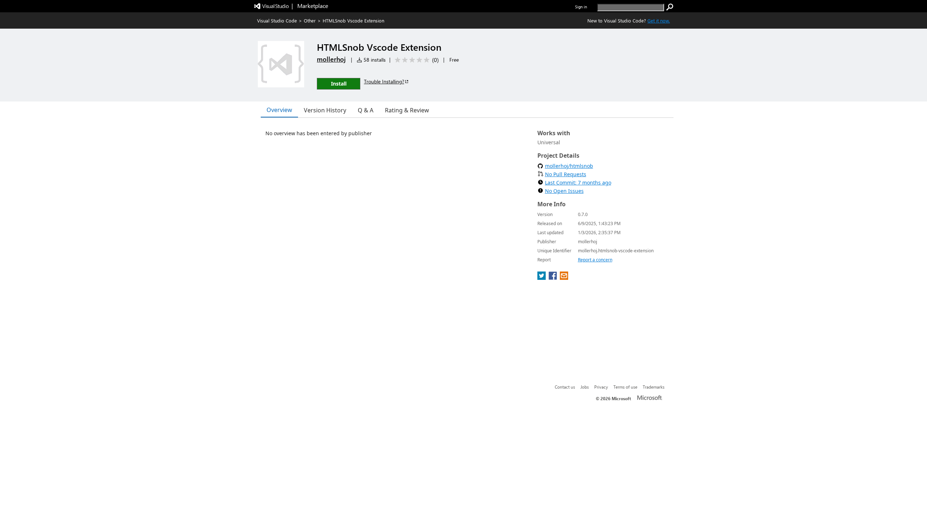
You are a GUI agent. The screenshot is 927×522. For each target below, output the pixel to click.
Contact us (565, 387)
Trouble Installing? (384, 81)
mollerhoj (331, 59)
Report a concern (595, 260)
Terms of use (625, 387)
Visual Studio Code (277, 20)
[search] (670, 7)
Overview (279, 110)
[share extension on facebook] (553, 278)
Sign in (581, 6)
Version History (325, 110)
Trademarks (653, 387)
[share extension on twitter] (542, 278)
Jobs (584, 387)
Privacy (601, 387)
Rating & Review (407, 110)
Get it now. (658, 20)
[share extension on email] (564, 278)
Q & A (365, 110)
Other (310, 20)
